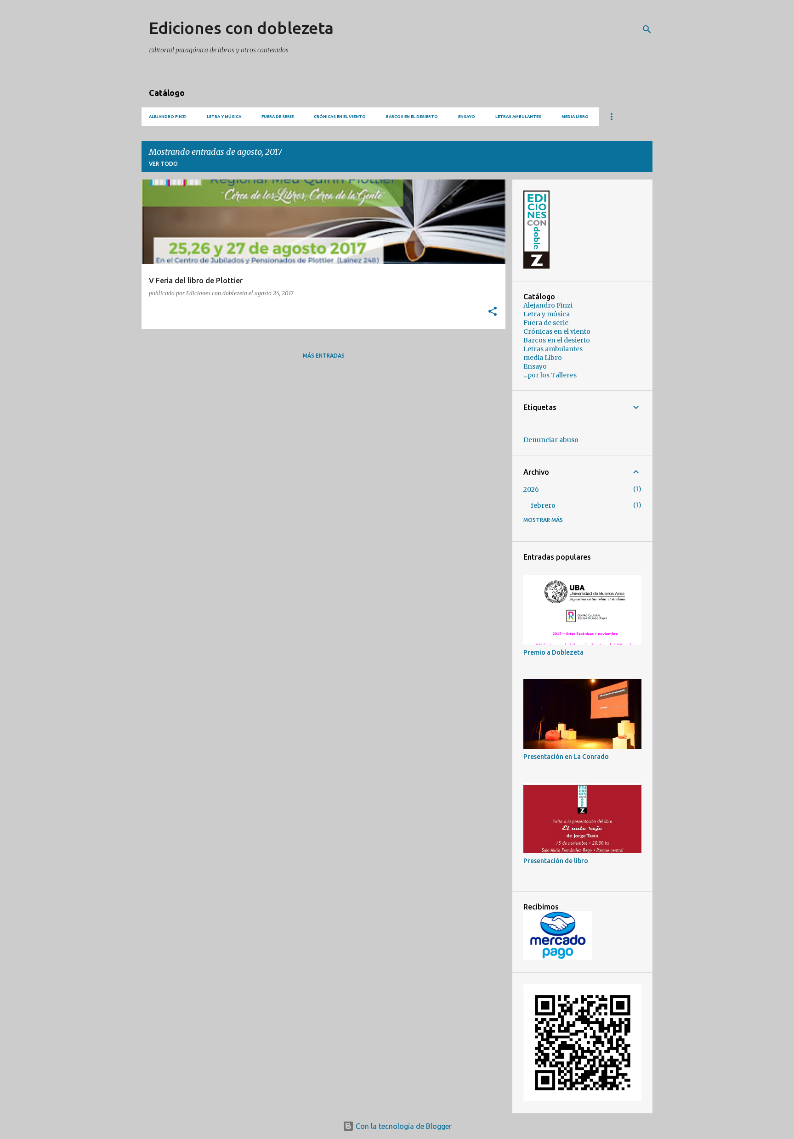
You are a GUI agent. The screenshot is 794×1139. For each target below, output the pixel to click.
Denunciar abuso (550, 440)
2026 (531, 489)
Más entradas (324, 356)
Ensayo (466, 116)
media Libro (575, 116)
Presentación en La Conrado (566, 756)
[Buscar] (646, 29)
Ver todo (163, 164)
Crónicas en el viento (340, 116)
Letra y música (224, 116)
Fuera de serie (277, 116)
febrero (543, 505)
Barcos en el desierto (412, 116)
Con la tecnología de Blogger (403, 1126)
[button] (492, 312)
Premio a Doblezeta (553, 652)
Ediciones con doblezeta (241, 27)
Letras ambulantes (518, 116)
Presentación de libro (555, 860)
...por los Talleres (550, 375)
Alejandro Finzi (168, 116)
